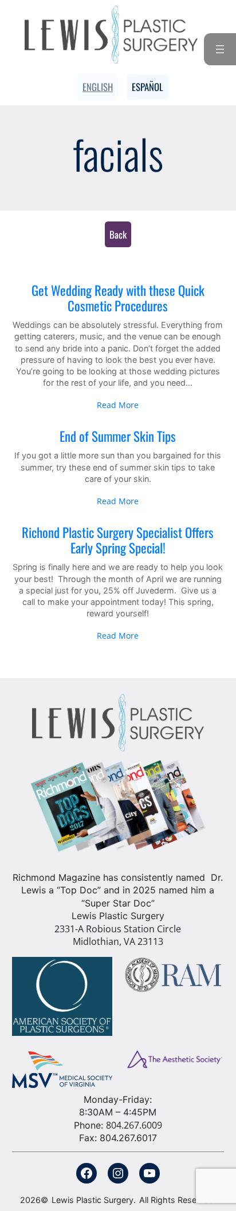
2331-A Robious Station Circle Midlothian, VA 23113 (117, 935)
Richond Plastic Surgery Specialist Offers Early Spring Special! (118, 540)
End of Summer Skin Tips (118, 436)
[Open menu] (220, 49)
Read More (118, 404)
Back (118, 234)
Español (147, 87)
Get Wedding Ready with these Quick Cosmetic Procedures (118, 298)
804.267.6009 (134, 1125)
